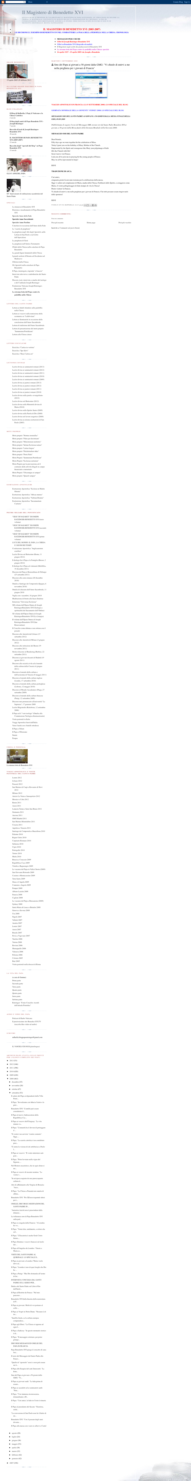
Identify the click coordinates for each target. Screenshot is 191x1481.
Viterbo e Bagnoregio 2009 (22, 866)
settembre (16, 1092)
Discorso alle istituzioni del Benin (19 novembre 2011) (26, 647)
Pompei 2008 (17, 888)
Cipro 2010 (16, 847)
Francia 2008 (17, 894)
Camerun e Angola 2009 (21, 885)
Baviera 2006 (17, 945)
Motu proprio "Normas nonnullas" (25, 435)
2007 (12, 1463)
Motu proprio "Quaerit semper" (24, 475)
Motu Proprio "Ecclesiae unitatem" (25, 461)
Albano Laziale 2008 (20, 891)
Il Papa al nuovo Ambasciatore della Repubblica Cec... (24, 1116)
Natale (14, 735)
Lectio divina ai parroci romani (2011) (26, 389)
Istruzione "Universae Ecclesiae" (24, 602)
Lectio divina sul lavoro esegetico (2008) (27, 416)
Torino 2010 (17, 853)
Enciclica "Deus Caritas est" (22, 353)
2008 (12, 1078)
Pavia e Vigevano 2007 (21, 935)
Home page (91, 222)
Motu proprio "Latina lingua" (23, 448)
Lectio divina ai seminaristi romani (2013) (28, 366)
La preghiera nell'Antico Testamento (26, 243)
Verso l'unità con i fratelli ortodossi (25, 725)
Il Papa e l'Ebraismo (19, 732)
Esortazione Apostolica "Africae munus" (27, 494)
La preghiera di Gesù (20, 240)
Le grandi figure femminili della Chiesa (27, 253)
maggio (15, 1444)
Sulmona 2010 (17, 844)
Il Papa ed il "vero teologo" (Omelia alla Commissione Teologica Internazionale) (28, 714)
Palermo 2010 (17, 834)
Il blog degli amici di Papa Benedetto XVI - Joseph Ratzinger (26, 122)
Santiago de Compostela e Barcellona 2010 (28, 831)
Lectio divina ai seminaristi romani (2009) (28, 379)
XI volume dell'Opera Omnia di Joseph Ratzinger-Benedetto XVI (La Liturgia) (28, 615)
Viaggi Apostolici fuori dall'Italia (24, 722)
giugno (15, 1440)
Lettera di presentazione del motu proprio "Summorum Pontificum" (28, 330)
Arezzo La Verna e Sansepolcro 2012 (26, 796)
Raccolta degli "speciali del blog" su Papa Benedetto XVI (26, 146)
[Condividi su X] (90, 205)
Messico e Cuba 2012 (20, 799)
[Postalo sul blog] (87, 205)
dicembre (15, 1082)
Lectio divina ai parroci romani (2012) (26, 385)
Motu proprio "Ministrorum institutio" (26, 441)
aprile (14, 1447)
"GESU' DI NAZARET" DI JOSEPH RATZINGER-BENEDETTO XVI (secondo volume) (29, 528)
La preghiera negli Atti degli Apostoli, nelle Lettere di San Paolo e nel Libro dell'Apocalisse (28, 235)
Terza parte (16, 986)
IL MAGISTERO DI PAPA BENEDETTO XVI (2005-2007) (26, 138)
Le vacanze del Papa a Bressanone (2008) (27, 901)
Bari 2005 (16, 961)
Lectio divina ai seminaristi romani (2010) (28, 376)
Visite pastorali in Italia (21, 719)
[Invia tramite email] (85, 205)
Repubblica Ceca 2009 (21, 863)
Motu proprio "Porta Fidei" (22, 454)
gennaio (15, 1458)
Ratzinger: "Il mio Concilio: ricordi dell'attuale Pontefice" (25, 1004)
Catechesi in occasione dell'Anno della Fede (29, 225)
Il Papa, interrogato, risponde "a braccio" (27, 271)
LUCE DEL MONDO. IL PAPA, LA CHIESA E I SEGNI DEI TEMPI (28, 543)
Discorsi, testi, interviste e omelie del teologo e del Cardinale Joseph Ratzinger (29, 281)
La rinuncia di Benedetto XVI (23, 207)
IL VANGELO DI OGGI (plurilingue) (26, 1046)
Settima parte (17, 999)
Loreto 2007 (17, 926)
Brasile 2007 (17, 932)
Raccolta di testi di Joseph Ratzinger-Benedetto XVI (24, 130)
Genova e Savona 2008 (21, 910)
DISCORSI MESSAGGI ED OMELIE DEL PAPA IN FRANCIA (27, 1344)
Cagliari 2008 (17, 897)
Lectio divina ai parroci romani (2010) (26, 392)
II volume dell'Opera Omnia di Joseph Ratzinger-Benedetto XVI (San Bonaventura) (26, 622)
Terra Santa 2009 (18, 878)
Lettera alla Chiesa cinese (22, 334)
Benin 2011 (16, 802)
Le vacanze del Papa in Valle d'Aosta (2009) (28, 869)
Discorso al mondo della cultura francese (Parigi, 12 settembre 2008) (27, 697)
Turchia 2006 (17, 939)
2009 (12, 1075)
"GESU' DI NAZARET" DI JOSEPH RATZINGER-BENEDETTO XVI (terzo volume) (28, 519)
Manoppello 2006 (19, 948)
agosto (14, 1433)
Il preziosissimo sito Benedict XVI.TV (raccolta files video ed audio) (26, 1022)
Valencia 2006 (17, 951)
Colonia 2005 (17, 958)
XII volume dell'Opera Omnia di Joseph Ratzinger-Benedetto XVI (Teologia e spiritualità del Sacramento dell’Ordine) (28, 608)
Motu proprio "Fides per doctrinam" (25, 438)
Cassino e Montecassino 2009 (23, 875)
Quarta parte (17, 990)
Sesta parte (16, 996)
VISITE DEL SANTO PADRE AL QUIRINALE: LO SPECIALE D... (24, 1255)
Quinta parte (17, 993)
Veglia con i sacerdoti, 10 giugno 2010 (27, 595)
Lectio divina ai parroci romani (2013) (26, 382)
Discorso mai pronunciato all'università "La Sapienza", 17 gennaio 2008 (28, 703)
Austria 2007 (17, 923)
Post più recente (57, 222)
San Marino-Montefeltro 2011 (23, 821)
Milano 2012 (17, 793)
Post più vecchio (125, 222)
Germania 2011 (18, 812)
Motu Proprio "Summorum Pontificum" (27, 457)
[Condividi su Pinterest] (95, 205)
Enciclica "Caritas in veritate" (23, 347)
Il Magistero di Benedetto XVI (52, 12)
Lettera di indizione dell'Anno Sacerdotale (28, 325)
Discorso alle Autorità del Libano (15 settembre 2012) (26, 635)
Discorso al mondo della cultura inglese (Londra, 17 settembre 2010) (27, 679)
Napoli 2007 (17, 916)
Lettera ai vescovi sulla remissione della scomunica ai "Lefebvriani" (27, 315)
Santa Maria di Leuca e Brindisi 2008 (26, 907)
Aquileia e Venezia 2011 (21, 828)
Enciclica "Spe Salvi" (20, 350)
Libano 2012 (17, 781)
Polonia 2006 (17, 955)
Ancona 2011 (17, 815)
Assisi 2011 (16, 805)
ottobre (15, 1089)
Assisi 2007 (16, 929)
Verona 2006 (17, 942)
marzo (14, 1451)
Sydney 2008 (17, 904)
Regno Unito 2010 (19, 837)
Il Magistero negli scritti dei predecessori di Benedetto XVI (79, 46)
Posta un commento (57, 218)
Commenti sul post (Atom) (70, 228)
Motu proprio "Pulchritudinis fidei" (25, 451)
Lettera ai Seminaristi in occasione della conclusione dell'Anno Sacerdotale (27, 320)
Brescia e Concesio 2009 (21, 859)
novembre (16, 1085)
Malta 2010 (16, 856)
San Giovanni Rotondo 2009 (23, 872)
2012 (12, 1064)
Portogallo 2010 (18, 850)
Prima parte (16, 980)
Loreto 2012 (17, 777)
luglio (14, 1436)
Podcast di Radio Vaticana (22, 1018)
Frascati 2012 (17, 784)
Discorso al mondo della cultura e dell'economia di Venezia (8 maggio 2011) (29, 673)
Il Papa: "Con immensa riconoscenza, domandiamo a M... (25, 1395)
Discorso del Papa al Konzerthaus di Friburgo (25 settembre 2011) (29, 573)
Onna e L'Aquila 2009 (20, 882)
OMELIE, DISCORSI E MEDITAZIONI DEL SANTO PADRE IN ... (27, 1205)
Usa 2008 (15, 913)
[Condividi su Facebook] (93, 205)
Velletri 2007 (17, 920)
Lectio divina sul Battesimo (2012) (25, 401)
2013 (12, 1060)
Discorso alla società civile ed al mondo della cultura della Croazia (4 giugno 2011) (27, 666)
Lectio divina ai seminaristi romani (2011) (28, 373)
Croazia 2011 (17, 824)
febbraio (15, 1455)
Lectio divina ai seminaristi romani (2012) (28, 370)
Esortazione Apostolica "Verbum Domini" (28, 498)
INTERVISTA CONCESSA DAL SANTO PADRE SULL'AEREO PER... (26, 1281)
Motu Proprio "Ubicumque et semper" (26, 472)
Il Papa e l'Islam (18, 728)
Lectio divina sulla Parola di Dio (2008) (27, 413)
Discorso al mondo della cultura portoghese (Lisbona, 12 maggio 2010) (28, 685)
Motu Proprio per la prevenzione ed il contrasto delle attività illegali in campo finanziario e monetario (28, 467)
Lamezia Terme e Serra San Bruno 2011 (27, 809)
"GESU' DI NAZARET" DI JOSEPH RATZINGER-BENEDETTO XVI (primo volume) (28, 537)
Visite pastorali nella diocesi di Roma (26, 964)
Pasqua (15, 738)
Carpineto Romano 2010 (21, 840)
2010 (12, 1071)
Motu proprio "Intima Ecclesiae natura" (27, 445)
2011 (12, 1067)
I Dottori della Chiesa (20, 262)
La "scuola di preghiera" (21, 229)
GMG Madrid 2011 (19, 818)
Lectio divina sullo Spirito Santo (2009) (27, 410)
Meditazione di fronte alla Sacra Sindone (27, 598)
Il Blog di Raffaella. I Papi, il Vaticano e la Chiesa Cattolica (26, 114)
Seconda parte (17, 983)
